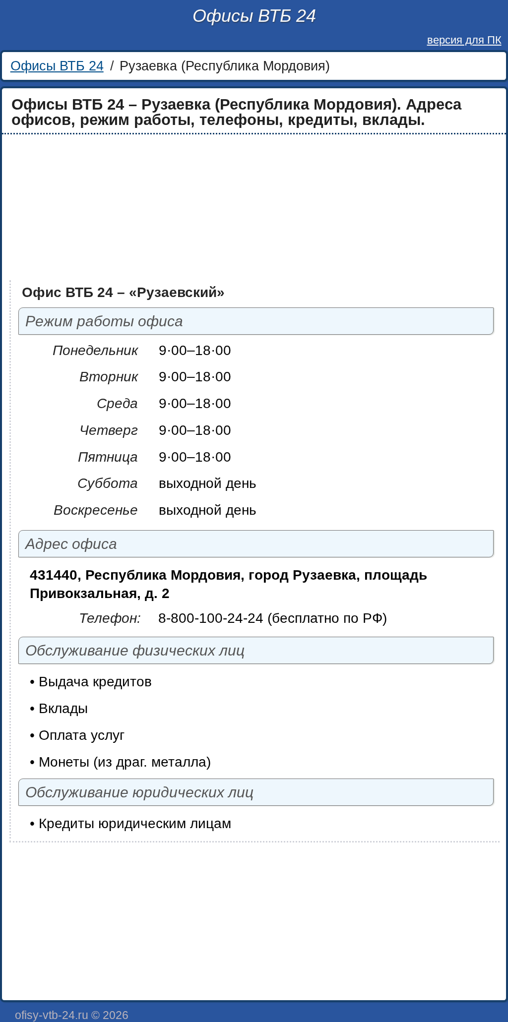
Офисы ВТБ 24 (254, 15)
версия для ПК (464, 40)
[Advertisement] (254, 207)
